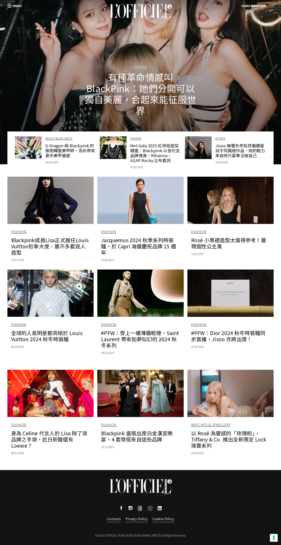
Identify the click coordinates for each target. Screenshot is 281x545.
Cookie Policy (163, 518)
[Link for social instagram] (130, 508)
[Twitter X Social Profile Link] (140, 509)
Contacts (114, 518)
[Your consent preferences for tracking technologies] (274, 538)
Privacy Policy (136, 518)
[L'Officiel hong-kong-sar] (140, 11)
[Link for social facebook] (121, 508)
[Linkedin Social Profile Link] (160, 508)
